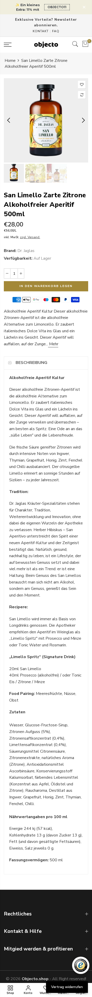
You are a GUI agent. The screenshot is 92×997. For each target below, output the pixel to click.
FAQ (55, 31)
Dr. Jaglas (25, 250)
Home (10, 60)
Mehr (53, 344)
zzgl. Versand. (30, 237)
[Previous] (9, 120)
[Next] (83, 120)
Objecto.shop (35, 979)
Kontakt (41, 31)
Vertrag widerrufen (67, 986)
